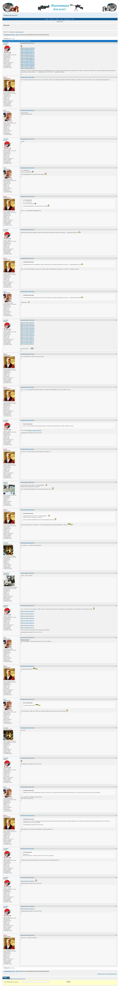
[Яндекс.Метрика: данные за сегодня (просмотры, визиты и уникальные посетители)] (14, 979)
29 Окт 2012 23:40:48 (30, 786)
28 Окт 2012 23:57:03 (30, 542)
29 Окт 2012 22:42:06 (30, 727)
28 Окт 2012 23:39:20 (30, 509)
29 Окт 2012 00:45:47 (30, 573)
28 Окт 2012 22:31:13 (30, 258)
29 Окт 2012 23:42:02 (30, 815)
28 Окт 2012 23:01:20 (30, 420)
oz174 (4, 110)
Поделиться (23, 43)
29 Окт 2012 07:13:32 (30, 605)
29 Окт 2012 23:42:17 (30, 848)
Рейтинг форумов (101, 973)
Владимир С (6, 573)
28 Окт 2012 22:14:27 (30, 167)
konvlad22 (5, 43)
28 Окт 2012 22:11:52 (30, 138)
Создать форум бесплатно (111, 973)
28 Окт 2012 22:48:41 (30, 354)
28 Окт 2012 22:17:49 (30, 196)
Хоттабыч (5, 543)
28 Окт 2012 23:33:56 (30, 482)
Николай (5, 482)
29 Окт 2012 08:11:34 (30, 637)
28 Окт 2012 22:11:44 (30, 110)
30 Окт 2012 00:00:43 (30, 906)
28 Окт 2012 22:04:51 (30, 43)
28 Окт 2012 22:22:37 (30, 229)
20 (12, 38)
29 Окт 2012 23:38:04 (30, 758)
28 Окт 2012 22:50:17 (30, 387)
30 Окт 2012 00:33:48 (30, 935)
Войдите (12, 31)
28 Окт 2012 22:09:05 (30, 77)
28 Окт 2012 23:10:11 (30, 449)
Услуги (17, 34)
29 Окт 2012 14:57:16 (30, 699)
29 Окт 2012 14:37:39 (30, 666)
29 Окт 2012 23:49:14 (30, 877)
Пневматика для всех (9, 34)
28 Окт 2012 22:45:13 (30, 320)
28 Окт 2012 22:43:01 (30, 291)
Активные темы (60, 21)
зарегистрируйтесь (19, 31)
